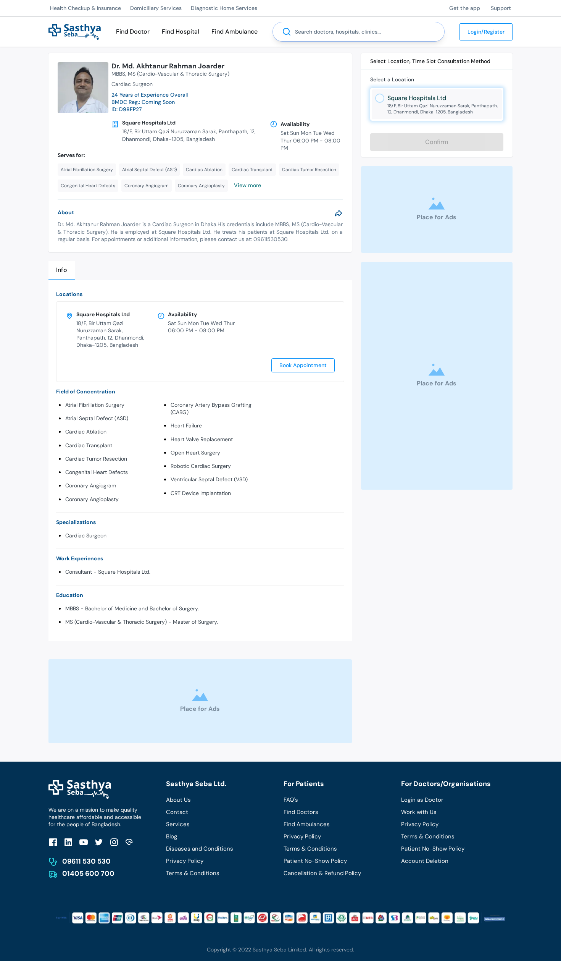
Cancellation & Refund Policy (322, 873)
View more (247, 185)
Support (501, 8)
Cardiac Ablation (85, 431)
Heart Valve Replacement (202, 439)
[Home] (74, 31)
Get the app (464, 8)
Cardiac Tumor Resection (96, 458)
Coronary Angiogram (90, 485)
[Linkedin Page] (68, 842)
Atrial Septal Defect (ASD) (96, 418)
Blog (171, 836)
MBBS (118, 73)
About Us (178, 800)
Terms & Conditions (192, 873)
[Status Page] (129, 842)
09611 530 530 (86, 861)
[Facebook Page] (53, 842)
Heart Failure (186, 425)
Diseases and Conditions (199, 849)
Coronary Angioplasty (92, 499)
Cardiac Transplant (88, 445)
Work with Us (419, 812)
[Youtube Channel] (83, 842)
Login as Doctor (422, 800)
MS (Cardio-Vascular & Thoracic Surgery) (178, 73)
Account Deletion (424, 861)
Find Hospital (180, 32)
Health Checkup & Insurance (85, 8)
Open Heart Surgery (195, 452)
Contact (177, 812)
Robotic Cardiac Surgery (201, 466)
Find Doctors (301, 812)
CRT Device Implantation (201, 493)
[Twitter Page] (98, 842)
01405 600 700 (88, 873)
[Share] (338, 213)
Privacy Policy (184, 861)
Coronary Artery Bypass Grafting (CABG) (211, 408)
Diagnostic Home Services (224, 8)
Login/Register (486, 31)
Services (178, 824)
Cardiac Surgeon (85, 535)
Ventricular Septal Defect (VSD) (209, 479)
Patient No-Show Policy (315, 861)
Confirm (436, 142)
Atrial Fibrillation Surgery (94, 404)
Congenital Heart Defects (96, 472)
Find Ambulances (307, 824)
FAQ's (291, 800)
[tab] (61, 270)
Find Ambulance (234, 32)
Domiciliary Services (156, 8)
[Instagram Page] (114, 842)
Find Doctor (133, 32)
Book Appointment (303, 365)
